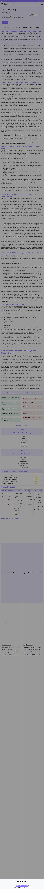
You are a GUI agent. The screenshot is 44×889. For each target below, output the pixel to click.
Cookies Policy (28, 887)
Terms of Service (22, 887)
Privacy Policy (15, 887)
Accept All (26, 885)
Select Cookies (19, 885)
